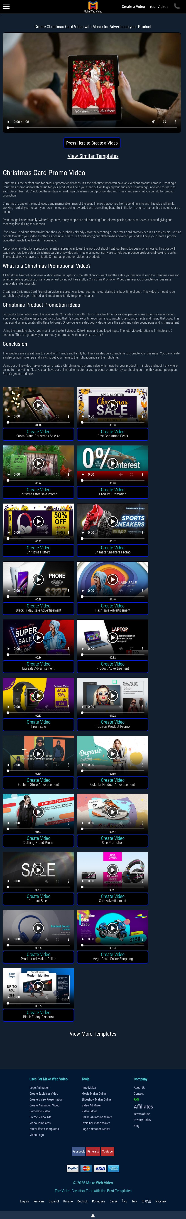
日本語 (146, 1201)
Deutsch (82, 1201)
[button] (38, 408)
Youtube (107, 1151)
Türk (134, 1201)
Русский (161, 1201)
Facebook (78, 1151)
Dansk (113, 1201)
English (24, 1201)
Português (98, 1201)
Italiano (68, 1201)
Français (39, 1201)
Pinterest (93, 1151)
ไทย (124, 1201)
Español (54, 1201)
